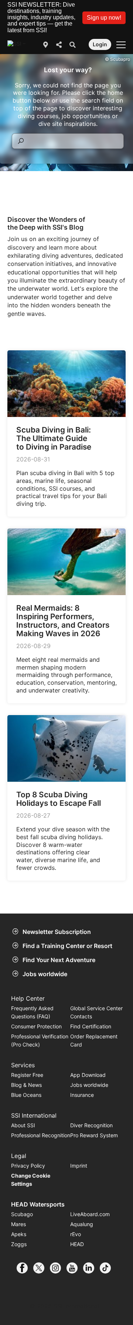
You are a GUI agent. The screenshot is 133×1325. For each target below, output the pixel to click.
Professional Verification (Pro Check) (39, 1040)
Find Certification (90, 1026)
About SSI (23, 1125)
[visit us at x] (41, 1268)
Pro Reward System (94, 1135)
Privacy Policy (28, 1165)
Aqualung (81, 1224)
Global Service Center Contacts (96, 1012)
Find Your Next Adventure (59, 960)
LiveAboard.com (90, 1214)
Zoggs (19, 1244)
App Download (88, 1075)
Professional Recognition (40, 1135)
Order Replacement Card (93, 1040)
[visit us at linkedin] (91, 1268)
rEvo (75, 1234)
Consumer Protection (36, 1026)
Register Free (27, 1075)
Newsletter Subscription (57, 931)
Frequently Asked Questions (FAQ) (32, 1012)
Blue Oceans (26, 1095)
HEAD (77, 1244)
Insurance (82, 1095)
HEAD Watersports (38, 1204)
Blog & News (26, 1085)
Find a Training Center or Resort (67, 945)
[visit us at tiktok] (108, 1268)
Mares (18, 1224)
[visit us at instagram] (58, 1268)
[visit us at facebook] (25, 1268)
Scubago (22, 1214)
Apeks (18, 1234)
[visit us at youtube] (74, 1268)
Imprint (78, 1165)
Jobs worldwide (45, 974)
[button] (104, 17)
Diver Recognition (91, 1125)
